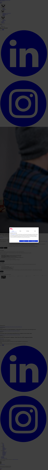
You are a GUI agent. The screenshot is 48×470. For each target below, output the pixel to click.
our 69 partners (14, 234)
